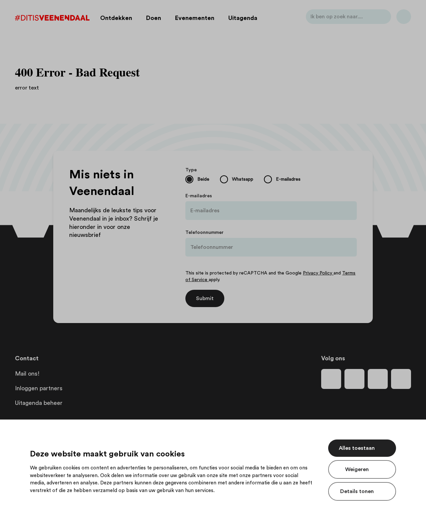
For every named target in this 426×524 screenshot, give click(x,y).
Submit (205, 298)
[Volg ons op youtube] (378, 379)
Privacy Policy (318, 273)
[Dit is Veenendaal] (52, 18)
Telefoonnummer (204, 232)
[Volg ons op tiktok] (401, 379)
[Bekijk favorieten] (403, 17)
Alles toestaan (357, 448)
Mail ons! (27, 374)
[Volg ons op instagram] (354, 379)
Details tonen (357, 491)
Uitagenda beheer (39, 403)
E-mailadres (198, 196)
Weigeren (357, 469)
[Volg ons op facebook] (331, 379)
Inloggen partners (39, 388)
